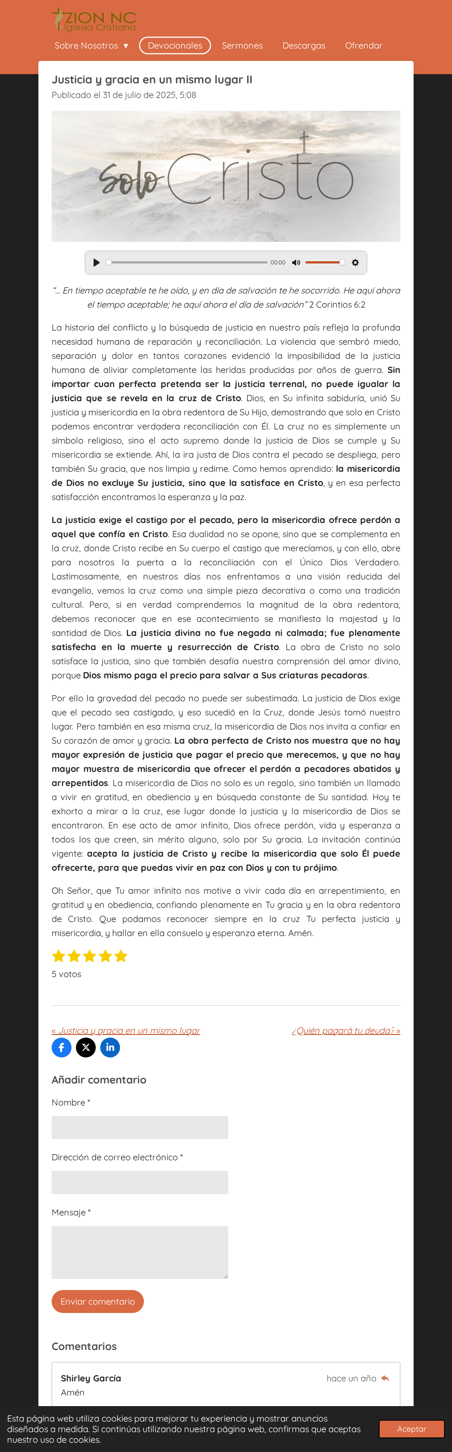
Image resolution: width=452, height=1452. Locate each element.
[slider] (186, 262)
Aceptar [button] (411, 1429)
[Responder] (385, 1378)
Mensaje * (71, 1212)
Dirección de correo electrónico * (117, 1156)
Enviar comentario (97, 1301)
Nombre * (71, 1102)
